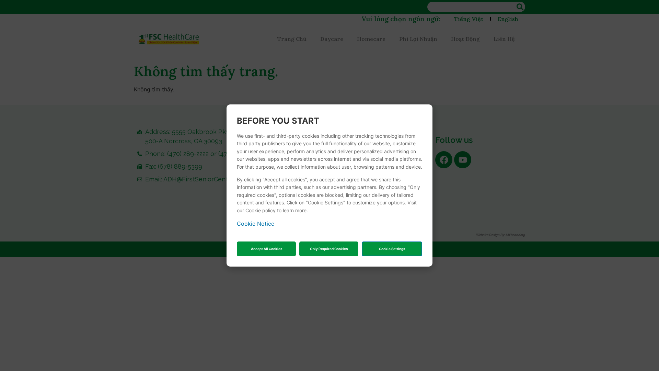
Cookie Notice (255, 223)
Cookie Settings (392, 249)
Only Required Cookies (329, 249)
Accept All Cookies (266, 249)
